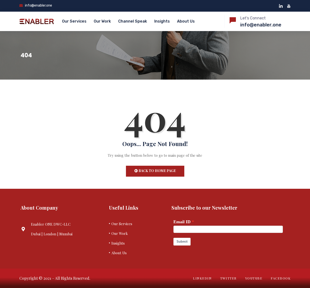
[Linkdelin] (281, 5)
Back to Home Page (157, 170)
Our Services (74, 21)
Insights (162, 21)
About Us (186, 21)
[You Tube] (289, 5)
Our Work (102, 21)
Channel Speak (132, 21)
